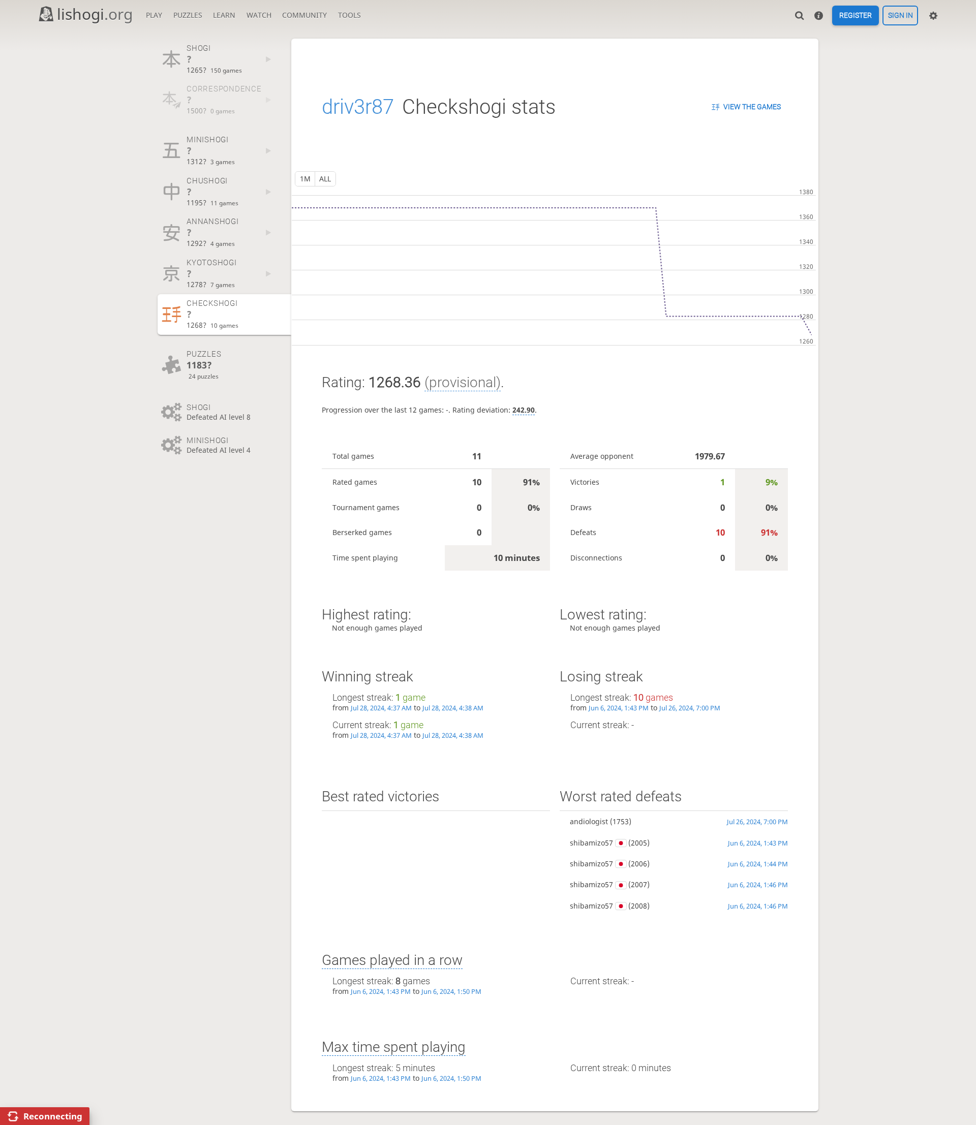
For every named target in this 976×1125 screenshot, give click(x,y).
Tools (349, 15)
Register (855, 16)
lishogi (95, 14)
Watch (259, 15)
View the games (752, 107)
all (325, 178)
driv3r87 (358, 107)
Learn (224, 15)
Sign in (900, 16)
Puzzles (187, 15)
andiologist (589, 821)
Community (304, 15)
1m (305, 178)
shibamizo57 (591, 843)
